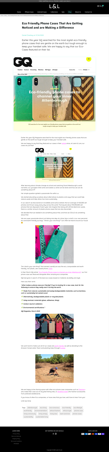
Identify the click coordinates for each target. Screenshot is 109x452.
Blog (69, 12)
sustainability (28, 417)
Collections (54, 12)
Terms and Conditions (16, 441)
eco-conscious (54, 408)
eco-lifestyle (78, 408)
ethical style (67, 411)
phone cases (77, 414)
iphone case (78, 411)
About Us (78, 12)
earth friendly (59, 346)
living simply (43, 414)
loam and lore (65, 414)
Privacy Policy (16, 433)
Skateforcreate (62, 392)
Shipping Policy (16, 438)
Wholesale (16, 443)
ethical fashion (55, 411)
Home (19, 12)
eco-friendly (66, 408)
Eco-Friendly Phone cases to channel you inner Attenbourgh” (60, 272)
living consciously (30, 414)
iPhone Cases (29, 12)
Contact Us (88, 12)
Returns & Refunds (16, 436)
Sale (63, 12)
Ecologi (62, 348)
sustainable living (42, 417)
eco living (43, 408)
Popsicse (82, 389)
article (64, 143)
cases (50, 268)
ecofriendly (28, 411)
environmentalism (41, 411)
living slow (53, 414)
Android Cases (42, 12)
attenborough (32, 408)
